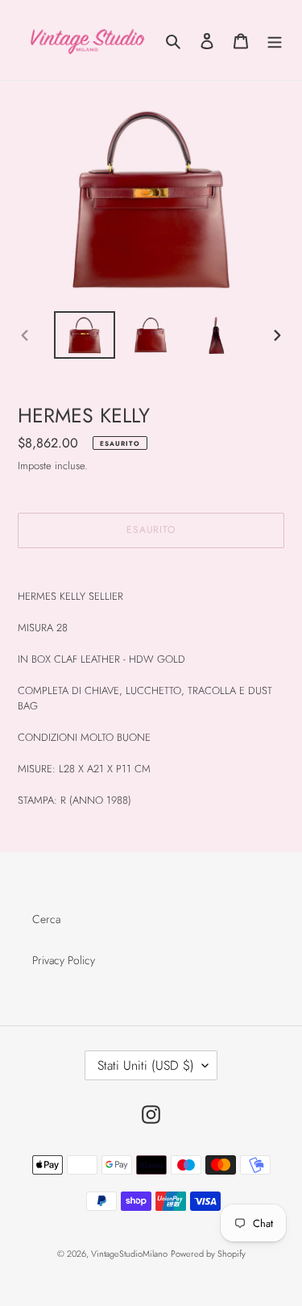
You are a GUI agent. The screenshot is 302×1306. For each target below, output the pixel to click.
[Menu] (275, 40)
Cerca (46, 919)
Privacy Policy (63, 960)
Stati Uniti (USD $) (145, 1065)
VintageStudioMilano (129, 1253)
